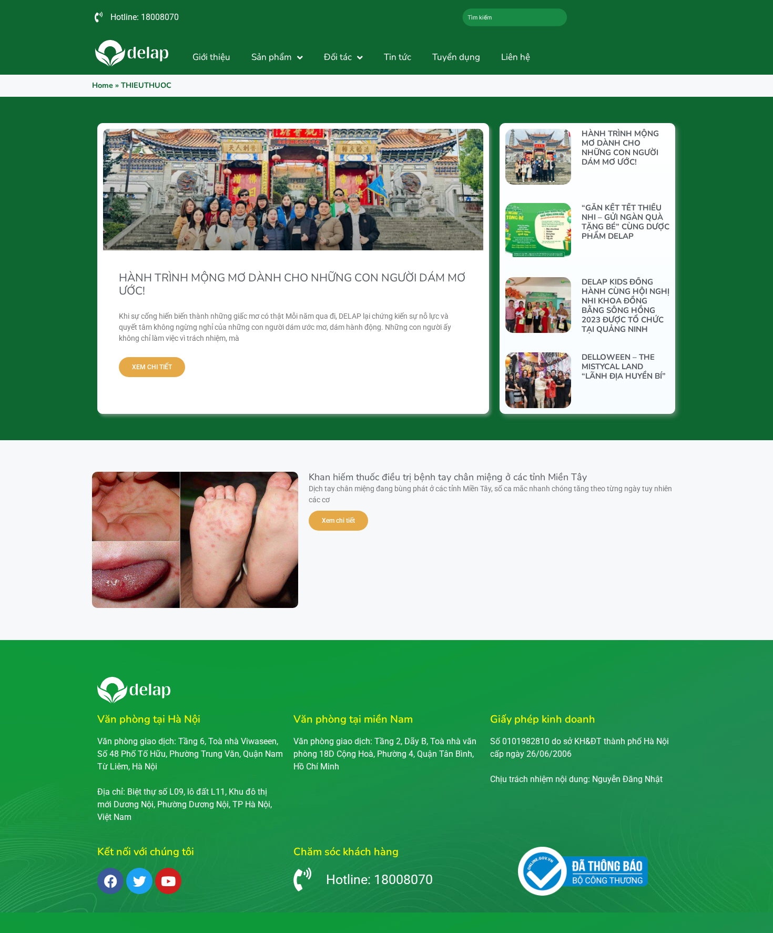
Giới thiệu (211, 57)
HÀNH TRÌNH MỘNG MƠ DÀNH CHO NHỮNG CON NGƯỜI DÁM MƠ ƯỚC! (292, 284)
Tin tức (397, 57)
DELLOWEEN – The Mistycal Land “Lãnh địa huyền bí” (624, 366)
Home (102, 85)
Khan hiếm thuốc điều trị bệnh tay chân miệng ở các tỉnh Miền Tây (448, 477)
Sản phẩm (271, 57)
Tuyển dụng (456, 57)
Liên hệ (515, 57)
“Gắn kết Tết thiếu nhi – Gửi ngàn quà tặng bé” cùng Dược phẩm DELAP (625, 221)
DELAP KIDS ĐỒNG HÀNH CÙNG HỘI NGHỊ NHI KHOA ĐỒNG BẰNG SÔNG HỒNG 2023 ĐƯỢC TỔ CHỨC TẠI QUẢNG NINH (625, 305)
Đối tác (338, 57)
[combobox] (515, 17)
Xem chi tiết (152, 367)
